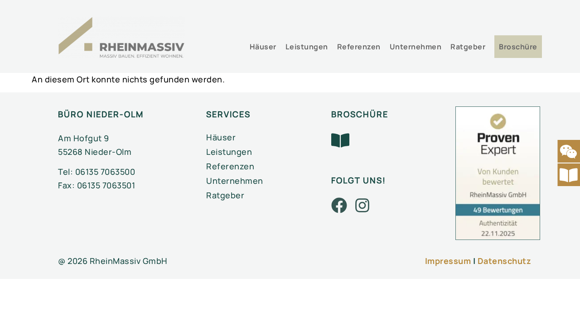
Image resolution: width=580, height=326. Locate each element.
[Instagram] (362, 205)
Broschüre (518, 47)
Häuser (263, 47)
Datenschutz (505, 260)
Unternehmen (416, 47)
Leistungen (306, 47)
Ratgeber (467, 47)
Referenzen (359, 47)
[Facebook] (339, 205)
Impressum (448, 260)
